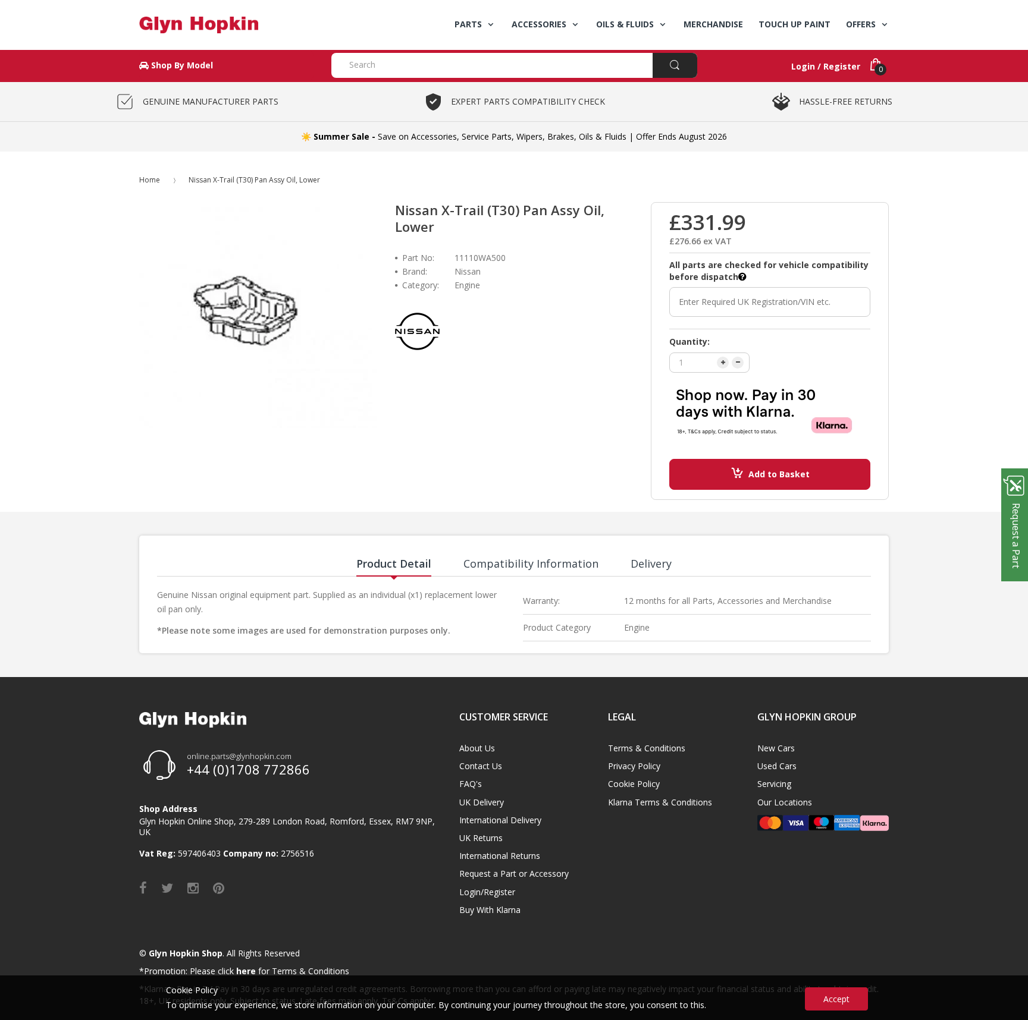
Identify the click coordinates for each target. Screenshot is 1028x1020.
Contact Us (480, 766)
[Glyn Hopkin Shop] (226, 25)
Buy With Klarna (490, 909)
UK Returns (481, 837)
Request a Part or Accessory (514, 873)
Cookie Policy (634, 783)
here (246, 971)
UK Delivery (481, 802)
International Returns (499, 855)
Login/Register (487, 892)
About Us (477, 748)
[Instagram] (193, 887)
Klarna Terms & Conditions (660, 802)
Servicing (774, 783)
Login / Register (825, 66)
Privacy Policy (634, 766)
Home (149, 180)
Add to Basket (779, 474)
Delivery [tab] (651, 563)
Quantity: (689, 341)
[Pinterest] (218, 887)
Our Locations (784, 802)
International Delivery (500, 820)
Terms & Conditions (646, 748)
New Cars (776, 748)
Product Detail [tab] (393, 563)
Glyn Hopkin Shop (185, 953)
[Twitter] (167, 887)
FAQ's (470, 783)
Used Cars (777, 766)
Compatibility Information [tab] (530, 563)
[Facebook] (143, 887)
